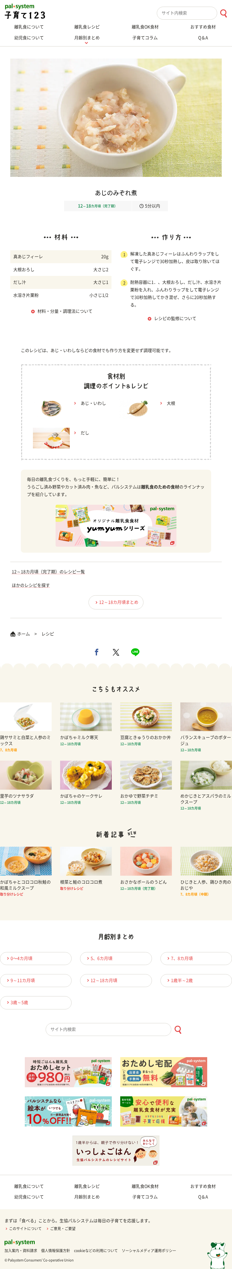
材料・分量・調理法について (64, 311)
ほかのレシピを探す (31, 585)
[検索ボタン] (223, 13)
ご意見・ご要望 (63, 1228)
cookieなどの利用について (96, 1250)
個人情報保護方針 (55, 1250)
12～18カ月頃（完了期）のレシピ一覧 (48, 572)
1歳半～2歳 (182, 980)
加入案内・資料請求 (21, 1250)
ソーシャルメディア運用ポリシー (149, 1250)
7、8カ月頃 (182, 958)
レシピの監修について (175, 318)
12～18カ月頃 (104, 980)
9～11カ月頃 (23, 980)
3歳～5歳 (19, 1002)
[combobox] (194, 13)
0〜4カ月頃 (21, 958)
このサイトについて (25, 1228)
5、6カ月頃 (101, 958)
